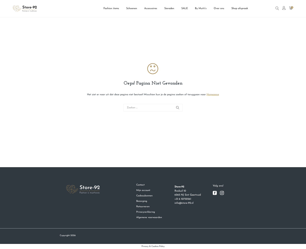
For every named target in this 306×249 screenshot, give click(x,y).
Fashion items (111, 8)
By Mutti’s (201, 8)
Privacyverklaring (145, 212)
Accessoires (150, 8)
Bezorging (141, 201)
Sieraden (169, 8)
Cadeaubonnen (144, 196)
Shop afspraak (239, 8)
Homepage (213, 94)
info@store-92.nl (184, 203)
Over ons (219, 8)
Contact (140, 185)
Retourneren (142, 206)
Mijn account (143, 190)
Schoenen (131, 8)
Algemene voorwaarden (149, 217)
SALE (184, 8)
